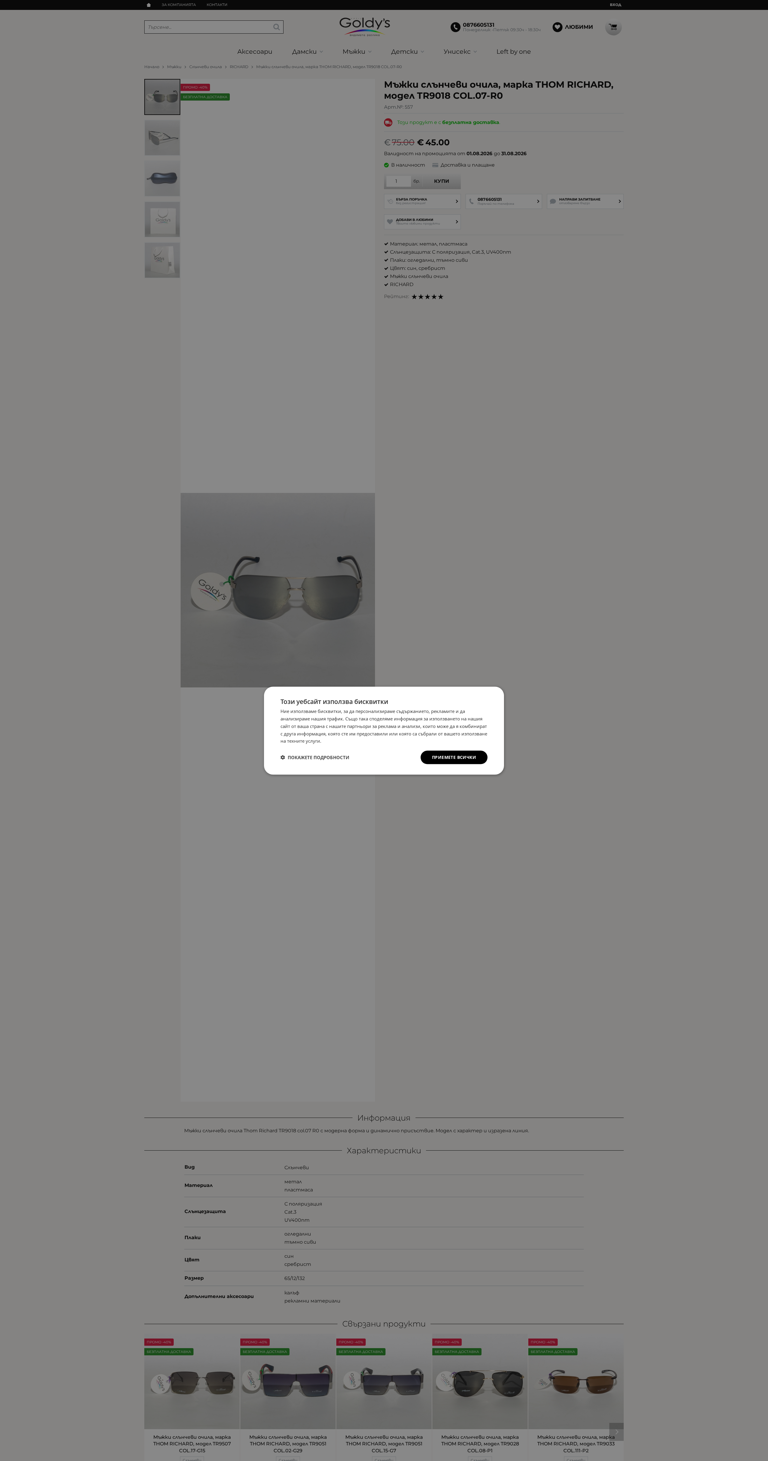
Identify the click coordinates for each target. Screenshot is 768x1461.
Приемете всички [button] (454, 757)
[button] (314, 757)
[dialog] (384, 730)
